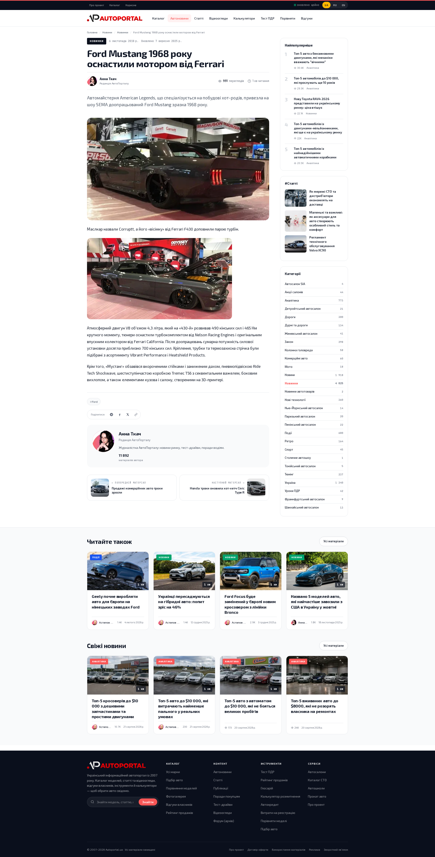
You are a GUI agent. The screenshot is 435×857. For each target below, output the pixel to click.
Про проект (96, 5)
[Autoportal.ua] (114, 18)
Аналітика (314, 300)
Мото (314, 366)
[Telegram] (111, 414)
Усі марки (173, 772)
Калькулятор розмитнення (280, 796)
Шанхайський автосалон (314, 507)
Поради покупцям (226, 796)
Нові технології (314, 400)
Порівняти (287, 18)
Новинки (97, 40)
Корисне (131, 5)
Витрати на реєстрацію (278, 813)
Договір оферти (257, 849)
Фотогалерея (176, 796)
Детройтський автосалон (314, 308)
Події (314, 433)
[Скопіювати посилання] (136, 414)
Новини (314, 375)
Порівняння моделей (181, 788)
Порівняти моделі (274, 821)
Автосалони (317, 772)
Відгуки (306, 18)
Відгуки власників (179, 804)
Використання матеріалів (288, 849)
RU (335, 5)
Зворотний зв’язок (336, 849)
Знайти (148, 802)
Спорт (314, 449)
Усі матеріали (334, 541)
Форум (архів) (223, 821)
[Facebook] (119, 414)
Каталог (114, 5)
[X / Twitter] (127, 414)
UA (326, 5)
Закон (314, 342)
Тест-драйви (222, 804)
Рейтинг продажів (179, 813)
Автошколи (316, 788)
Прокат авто (317, 796)
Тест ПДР (267, 18)
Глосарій (267, 788)
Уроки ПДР (314, 491)
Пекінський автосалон (314, 424)
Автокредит (270, 804)
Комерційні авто (314, 358)
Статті (198, 18)
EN (343, 5)
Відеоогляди (218, 18)
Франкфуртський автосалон (314, 499)
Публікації (220, 788)
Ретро (314, 441)
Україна (314, 482)
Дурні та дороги (314, 325)
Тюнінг (314, 474)
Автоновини (179, 18)
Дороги (314, 317)
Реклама (314, 849)
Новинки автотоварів (314, 391)
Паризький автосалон (314, 416)
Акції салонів (314, 292)
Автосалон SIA (314, 284)
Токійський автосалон (314, 466)
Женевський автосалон (314, 333)
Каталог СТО (317, 780)
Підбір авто (174, 780)
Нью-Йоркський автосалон (314, 408)
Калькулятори (244, 18)
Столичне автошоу (314, 457)
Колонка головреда (314, 350)
